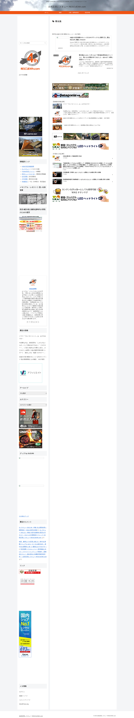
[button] (45, 43)
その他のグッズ (24, 516)
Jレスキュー (26, 169)
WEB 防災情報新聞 (28, 166)
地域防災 (25, 181)
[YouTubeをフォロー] (34, 322)
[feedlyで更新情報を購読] (36, 322)
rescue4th (33, 289)
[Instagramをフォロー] (32, 322)
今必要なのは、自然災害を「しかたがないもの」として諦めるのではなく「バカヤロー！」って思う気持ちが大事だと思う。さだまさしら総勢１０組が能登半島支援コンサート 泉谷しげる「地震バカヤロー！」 (32, 348)
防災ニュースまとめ (28, 174)
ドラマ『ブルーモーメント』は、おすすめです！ (32, 337)
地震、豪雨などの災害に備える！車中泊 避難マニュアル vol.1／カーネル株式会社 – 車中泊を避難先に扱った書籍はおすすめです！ (33, 544)
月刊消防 (25, 179)
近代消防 (25, 176)
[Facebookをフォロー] (30, 322)
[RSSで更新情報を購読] (38, 322)
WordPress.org (24, 704)
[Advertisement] (83, 27)
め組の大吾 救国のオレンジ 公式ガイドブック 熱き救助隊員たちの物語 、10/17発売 (33, 358)
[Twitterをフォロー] (27, 322)
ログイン (22, 692)
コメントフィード (24, 700)
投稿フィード (23, 696)
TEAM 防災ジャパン (28, 171)
